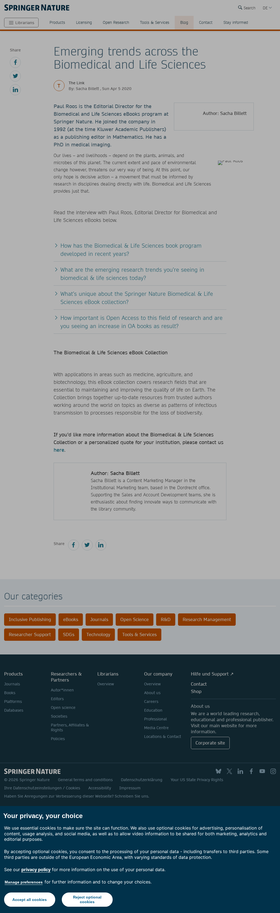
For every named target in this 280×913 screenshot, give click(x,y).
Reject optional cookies (87, 899)
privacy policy (36, 869)
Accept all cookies (29, 899)
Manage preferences (24, 882)
